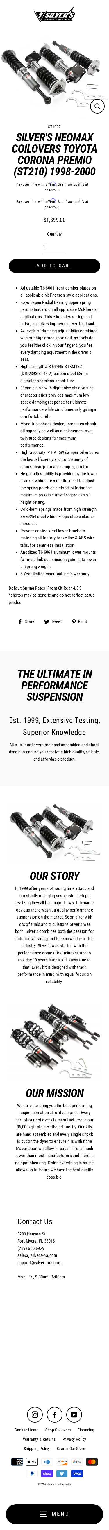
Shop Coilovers (58, 1430)
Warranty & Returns (39, 1439)
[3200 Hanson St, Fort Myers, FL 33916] (54, 1293)
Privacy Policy (74, 1439)
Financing (86, 1430)
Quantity (54, 234)
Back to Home (27, 1430)
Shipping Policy (37, 1448)
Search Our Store (71, 1448)
